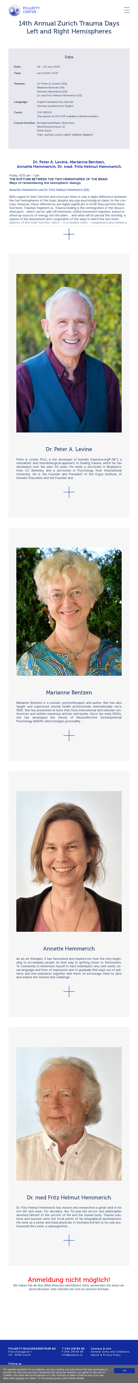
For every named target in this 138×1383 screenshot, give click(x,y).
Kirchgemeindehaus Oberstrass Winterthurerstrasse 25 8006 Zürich (56, 127)
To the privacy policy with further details (61, 1378)
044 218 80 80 (75, 1348)
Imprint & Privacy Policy (106, 1355)
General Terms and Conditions (110, 1352)
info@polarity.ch (72, 1355)
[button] (69, 234)
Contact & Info (101, 1348)
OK (124, 1370)
